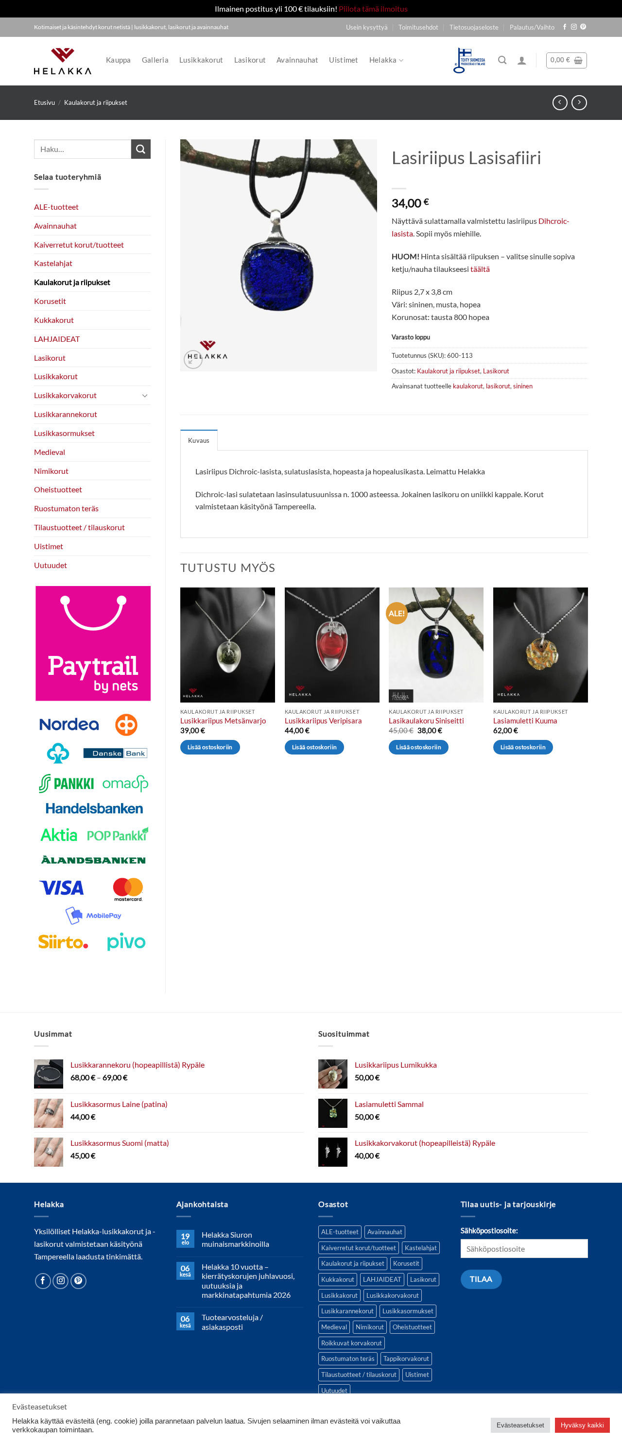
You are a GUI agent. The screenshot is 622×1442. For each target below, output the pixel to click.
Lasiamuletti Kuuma (525, 721)
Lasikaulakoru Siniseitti (426, 721)
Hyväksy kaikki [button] (582, 1425)
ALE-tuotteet (56, 206)
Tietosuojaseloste (474, 27)
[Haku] (502, 60)
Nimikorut (51, 470)
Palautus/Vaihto (532, 27)
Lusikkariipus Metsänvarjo (223, 721)
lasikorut (498, 386)
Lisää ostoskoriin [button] (210, 747)
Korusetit (50, 300)
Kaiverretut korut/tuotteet (79, 244)
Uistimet (343, 60)
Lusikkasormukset (64, 432)
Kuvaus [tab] (199, 440)
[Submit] (141, 149)
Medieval (49, 451)
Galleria (155, 60)
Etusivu (44, 102)
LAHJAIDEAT (57, 338)
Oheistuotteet (58, 489)
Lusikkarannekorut (65, 414)
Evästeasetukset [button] (520, 1425)
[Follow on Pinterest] (583, 27)
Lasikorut (250, 60)
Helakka (383, 60)
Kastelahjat (53, 263)
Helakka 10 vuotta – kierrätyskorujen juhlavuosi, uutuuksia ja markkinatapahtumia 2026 (248, 1280)
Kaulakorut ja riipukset (95, 102)
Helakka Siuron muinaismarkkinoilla (235, 1239)
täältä (480, 268)
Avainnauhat (297, 60)
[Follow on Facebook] (565, 27)
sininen (523, 386)
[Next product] (560, 102)
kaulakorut (468, 386)
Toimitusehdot (418, 27)
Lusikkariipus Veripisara (323, 721)
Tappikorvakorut (406, 1358)
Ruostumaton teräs (66, 508)
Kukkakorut (54, 319)
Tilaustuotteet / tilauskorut (79, 527)
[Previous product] (579, 102)
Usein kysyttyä (367, 27)
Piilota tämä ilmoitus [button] (373, 8)
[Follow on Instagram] (574, 27)
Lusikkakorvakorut (65, 395)
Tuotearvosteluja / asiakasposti (232, 1321)
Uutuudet (50, 565)
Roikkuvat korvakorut (351, 1343)
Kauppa (118, 60)
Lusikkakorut (201, 60)
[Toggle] (145, 395)
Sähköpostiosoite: (489, 1230)
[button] (522, 60)
